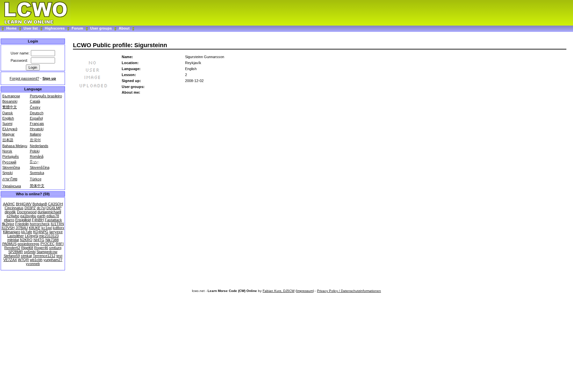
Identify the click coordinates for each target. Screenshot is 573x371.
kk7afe (26, 232)
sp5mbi (29, 252)
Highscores (55, 28)
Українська (11, 186)
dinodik (10, 212)
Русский (9, 162)
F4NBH (38, 220)
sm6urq (55, 248)
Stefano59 (12, 256)
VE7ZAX (10, 260)
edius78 (52, 216)
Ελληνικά (9, 129)
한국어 (35, 140)
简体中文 (37, 186)
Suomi (7, 124)
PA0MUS (9, 244)
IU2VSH (8, 228)
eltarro (9, 220)
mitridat (13, 240)
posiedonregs (28, 244)
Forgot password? (24, 78)
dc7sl (41, 208)
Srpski (7, 173)
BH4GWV (24, 204)
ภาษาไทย (9, 179)
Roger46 (41, 248)
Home (11, 28)
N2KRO (26, 240)
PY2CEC (47, 244)
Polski (34, 151)
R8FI (60, 244)
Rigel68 (27, 248)
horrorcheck (40, 224)
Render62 (12, 248)
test (59, 256)
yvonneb (33, 264)
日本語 (7, 140)
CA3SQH (55, 204)
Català (35, 101)
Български (11, 96)
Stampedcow (46, 252)
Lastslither (15, 236)
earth (41, 216)
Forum (78, 28)
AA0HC (9, 204)
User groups (101, 28)
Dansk (7, 113)
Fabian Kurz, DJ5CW (278, 291)
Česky (35, 107)
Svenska (37, 173)
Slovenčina (11, 167)
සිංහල (34, 162)
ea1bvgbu (28, 216)
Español (36, 118)
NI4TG (38, 240)
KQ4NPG (40, 232)
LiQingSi (31, 236)
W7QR (23, 260)
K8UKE (34, 228)
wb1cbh (36, 260)
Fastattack (53, 220)
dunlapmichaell (49, 212)
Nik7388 (52, 240)
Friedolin (22, 224)
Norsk (7, 151)
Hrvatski (36, 129)
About (124, 28)
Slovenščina (39, 167)
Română (36, 156)
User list (31, 28)
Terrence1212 (44, 256)
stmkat (26, 256)
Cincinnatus (14, 208)
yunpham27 (52, 260)
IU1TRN (57, 224)
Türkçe (35, 179)
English (8, 118)
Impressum (304, 291)
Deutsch (36, 113)
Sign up (49, 78)
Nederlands (39, 146)
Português (10, 156)
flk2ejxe (8, 224)
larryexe (56, 232)
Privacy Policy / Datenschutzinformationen (349, 291)
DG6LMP (53, 208)
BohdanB (39, 204)
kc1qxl (46, 228)
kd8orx (58, 228)
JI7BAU (22, 228)
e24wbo (13, 216)
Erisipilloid (23, 220)
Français (37, 124)
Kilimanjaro (11, 232)
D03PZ (30, 208)
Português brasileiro (46, 96)
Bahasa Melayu (14, 146)
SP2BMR (15, 252)
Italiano (35, 134)
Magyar (8, 134)
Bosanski (9, 101)
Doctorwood (26, 212)
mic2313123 (49, 236)
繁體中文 (9, 107)
